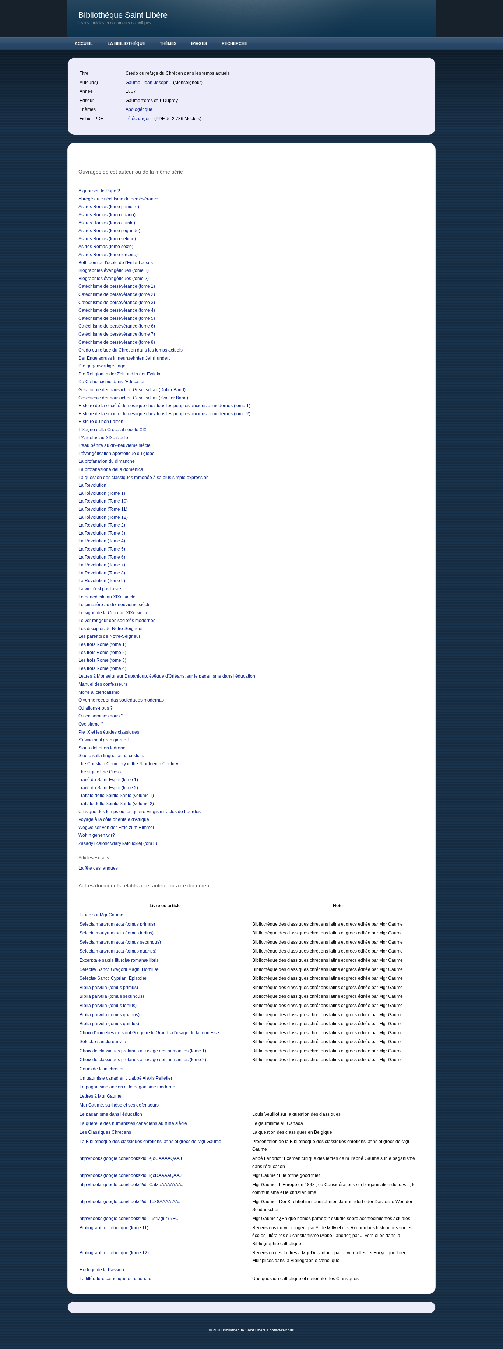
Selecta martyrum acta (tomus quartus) (118, 951)
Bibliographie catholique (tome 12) (114, 1252)
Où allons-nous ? (95, 708)
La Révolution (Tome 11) (102, 509)
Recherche (234, 43)
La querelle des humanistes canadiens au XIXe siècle (133, 1123)
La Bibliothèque (126, 43)
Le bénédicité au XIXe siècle (107, 597)
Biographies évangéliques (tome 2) (113, 278)
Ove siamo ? (90, 724)
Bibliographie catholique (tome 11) (114, 1227)
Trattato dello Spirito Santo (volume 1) (116, 795)
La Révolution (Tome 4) (101, 541)
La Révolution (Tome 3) (101, 533)
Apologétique (139, 109)
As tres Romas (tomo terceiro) (108, 254)
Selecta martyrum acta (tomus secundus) (120, 942)
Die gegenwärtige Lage (102, 365)
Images (199, 43)
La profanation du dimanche (106, 461)
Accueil (84, 43)
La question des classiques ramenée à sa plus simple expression (143, 477)
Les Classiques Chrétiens (105, 1132)
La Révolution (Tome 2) (101, 525)
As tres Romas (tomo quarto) (107, 214)
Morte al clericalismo (99, 692)
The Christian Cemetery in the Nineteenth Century (128, 763)
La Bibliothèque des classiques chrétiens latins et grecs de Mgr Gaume (150, 1141)
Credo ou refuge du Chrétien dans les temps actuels (130, 350)
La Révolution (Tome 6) (101, 557)
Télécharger (138, 118)
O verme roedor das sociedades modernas (121, 700)
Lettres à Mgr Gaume (101, 1096)
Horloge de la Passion (102, 1269)
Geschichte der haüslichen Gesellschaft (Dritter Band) (132, 389)
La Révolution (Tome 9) (101, 580)
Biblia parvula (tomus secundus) (112, 996)
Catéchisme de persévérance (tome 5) (116, 318)
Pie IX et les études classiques (108, 732)
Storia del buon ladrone (102, 748)
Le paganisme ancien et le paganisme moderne (127, 1087)
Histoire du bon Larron (100, 421)
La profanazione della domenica (110, 469)
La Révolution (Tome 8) (101, 573)
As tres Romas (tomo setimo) (107, 238)
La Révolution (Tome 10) (103, 501)
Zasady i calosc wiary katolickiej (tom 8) (117, 843)
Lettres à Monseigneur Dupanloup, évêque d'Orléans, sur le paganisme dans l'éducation (166, 676)
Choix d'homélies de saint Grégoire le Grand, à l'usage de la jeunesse (149, 1032)
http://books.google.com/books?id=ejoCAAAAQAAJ (131, 1158)
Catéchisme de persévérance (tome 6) (116, 326)
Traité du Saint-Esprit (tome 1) (108, 779)
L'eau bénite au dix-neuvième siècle (114, 445)
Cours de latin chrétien (102, 1069)
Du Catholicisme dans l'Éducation (112, 381)
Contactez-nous (280, 1330)
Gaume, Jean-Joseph (148, 82)
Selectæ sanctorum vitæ (104, 1041)
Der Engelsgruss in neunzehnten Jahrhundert (124, 358)
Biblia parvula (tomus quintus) (109, 1023)
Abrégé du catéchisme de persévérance (118, 199)
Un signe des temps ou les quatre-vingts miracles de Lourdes (139, 811)
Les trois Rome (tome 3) (102, 660)
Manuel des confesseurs (102, 684)
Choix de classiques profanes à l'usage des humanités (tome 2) (143, 1059)
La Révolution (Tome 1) (101, 493)
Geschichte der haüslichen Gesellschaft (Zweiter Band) (133, 398)
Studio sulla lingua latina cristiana (112, 755)
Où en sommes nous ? (100, 716)
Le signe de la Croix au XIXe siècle (113, 612)
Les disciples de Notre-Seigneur (110, 628)
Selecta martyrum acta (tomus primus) (117, 924)
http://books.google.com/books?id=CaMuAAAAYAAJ (131, 1184)
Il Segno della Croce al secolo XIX (112, 429)
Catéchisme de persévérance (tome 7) (116, 334)
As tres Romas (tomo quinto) (106, 223)
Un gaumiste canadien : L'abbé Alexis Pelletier (126, 1078)
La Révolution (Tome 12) (103, 517)
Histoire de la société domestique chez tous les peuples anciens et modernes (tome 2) (164, 413)
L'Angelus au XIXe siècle (103, 437)
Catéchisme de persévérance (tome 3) (116, 302)
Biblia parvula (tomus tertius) (108, 1005)
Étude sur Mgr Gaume (101, 915)
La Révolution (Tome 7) (101, 564)
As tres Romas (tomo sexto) (105, 246)
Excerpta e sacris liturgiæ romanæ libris (119, 960)
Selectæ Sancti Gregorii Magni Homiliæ (119, 969)
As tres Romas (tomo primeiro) (108, 206)
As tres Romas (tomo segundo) (109, 230)
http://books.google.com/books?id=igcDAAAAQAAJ (131, 1175)
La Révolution (92, 485)
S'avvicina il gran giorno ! (103, 739)
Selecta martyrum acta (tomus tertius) (117, 933)
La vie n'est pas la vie (99, 588)
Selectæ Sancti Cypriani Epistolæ (113, 978)
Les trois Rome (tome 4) (102, 668)
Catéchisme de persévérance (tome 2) (116, 294)
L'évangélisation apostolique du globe (116, 453)
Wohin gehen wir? (96, 835)
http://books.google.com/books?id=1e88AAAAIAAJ (130, 1201)
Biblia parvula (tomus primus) (109, 987)
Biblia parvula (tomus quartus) (110, 1014)
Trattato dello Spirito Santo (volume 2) (116, 803)
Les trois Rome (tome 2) (102, 652)
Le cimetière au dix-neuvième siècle (114, 604)
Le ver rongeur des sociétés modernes (116, 620)
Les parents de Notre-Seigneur (109, 636)
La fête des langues (98, 868)
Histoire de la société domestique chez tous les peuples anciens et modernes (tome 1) (164, 405)
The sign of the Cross (99, 772)
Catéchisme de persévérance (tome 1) (116, 286)
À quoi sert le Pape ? (99, 190)
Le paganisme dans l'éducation (111, 1114)
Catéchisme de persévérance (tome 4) (116, 310)
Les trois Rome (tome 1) (102, 644)
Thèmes (168, 43)
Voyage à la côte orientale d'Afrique (113, 819)
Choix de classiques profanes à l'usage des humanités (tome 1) (143, 1050)
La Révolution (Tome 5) (101, 549)
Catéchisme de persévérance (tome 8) (116, 342)
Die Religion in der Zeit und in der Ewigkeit (121, 374)
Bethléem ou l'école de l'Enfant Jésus (115, 262)
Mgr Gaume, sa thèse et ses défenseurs (119, 1105)
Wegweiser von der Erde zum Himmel (116, 827)
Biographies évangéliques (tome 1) (113, 270)
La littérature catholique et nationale (115, 1278)
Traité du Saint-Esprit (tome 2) (108, 787)
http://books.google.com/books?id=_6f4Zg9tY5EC (129, 1218)
